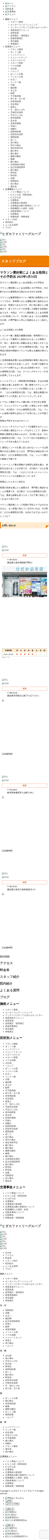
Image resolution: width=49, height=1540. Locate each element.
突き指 (13, 121)
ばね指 (13, 68)
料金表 (4, 970)
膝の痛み (14, 162)
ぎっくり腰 (15, 52)
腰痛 (12, 159)
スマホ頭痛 (15, 66)
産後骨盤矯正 (16, 38)
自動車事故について (19, 211)
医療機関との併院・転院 (21, 208)
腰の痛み (14, 153)
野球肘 (13, 173)
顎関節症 (14, 181)
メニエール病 (16, 77)
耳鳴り (13, 126)
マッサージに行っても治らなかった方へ (29, 27)
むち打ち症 (15, 197)
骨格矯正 (14, 44)
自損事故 (14, 214)
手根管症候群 (16, 112)
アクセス (6, 963)
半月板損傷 (15, 96)
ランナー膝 (15, 82)
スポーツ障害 (16, 63)
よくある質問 (11, 225)
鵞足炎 (13, 186)
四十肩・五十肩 (17, 99)
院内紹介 (9, 222)
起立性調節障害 (17, 167)
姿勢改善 (14, 33)
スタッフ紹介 (11, 219)
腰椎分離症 (15, 156)
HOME (5, 956)
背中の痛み (15, 145)
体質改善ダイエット (19, 30)
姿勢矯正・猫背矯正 (19, 35)
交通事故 (14, 200)
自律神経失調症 (17, 164)
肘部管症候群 (16, 134)
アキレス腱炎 (16, 49)
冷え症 (13, 90)
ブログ (8, 227)
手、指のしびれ (17, 110)
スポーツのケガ (17, 60)
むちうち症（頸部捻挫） (21, 195)
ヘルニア (14, 71)
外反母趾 (14, 104)
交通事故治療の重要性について (25, 206)
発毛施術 (14, 41)
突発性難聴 (15, 123)
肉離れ (13, 129)
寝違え (13, 107)
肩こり (13, 140)
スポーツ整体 (16, 22)
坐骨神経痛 (15, 101)
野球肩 (13, 175)
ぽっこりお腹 (16, 74)
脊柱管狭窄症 (16, 148)
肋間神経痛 (15, 131)
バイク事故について (19, 192)
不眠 (12, 85)
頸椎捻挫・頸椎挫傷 (19, 217)
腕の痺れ (14, 151)
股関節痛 (14, 137)
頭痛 (12, 178)
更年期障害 (15, 118)
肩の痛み (14, 142)
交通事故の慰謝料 (18, 203)
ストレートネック (18, 57)
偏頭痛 (13, 88)
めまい (13, 79)
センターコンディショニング (24, 25)
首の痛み (14, 184)
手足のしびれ (16, 115)
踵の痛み (14, 170)
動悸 (12, 93)
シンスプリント (17, 55)
